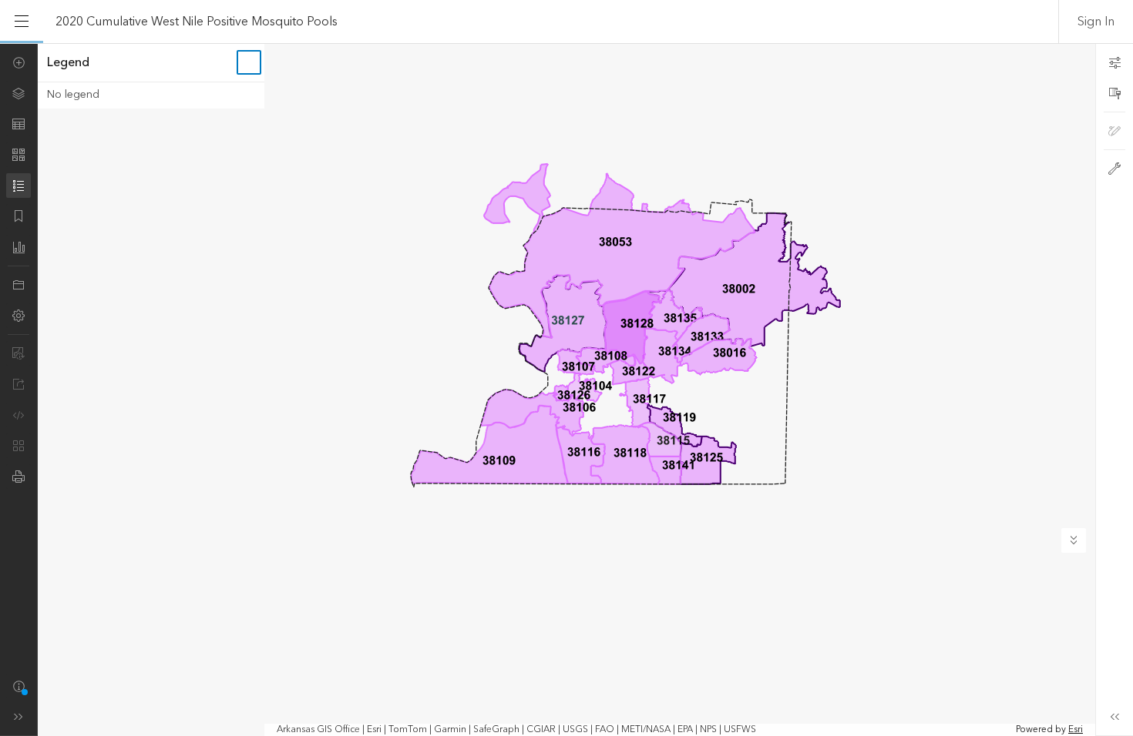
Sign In (1096, 21)
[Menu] (21, 21)
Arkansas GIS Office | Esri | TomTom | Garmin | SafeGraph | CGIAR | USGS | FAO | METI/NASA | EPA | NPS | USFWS (516, 730)
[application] (566, 389)
